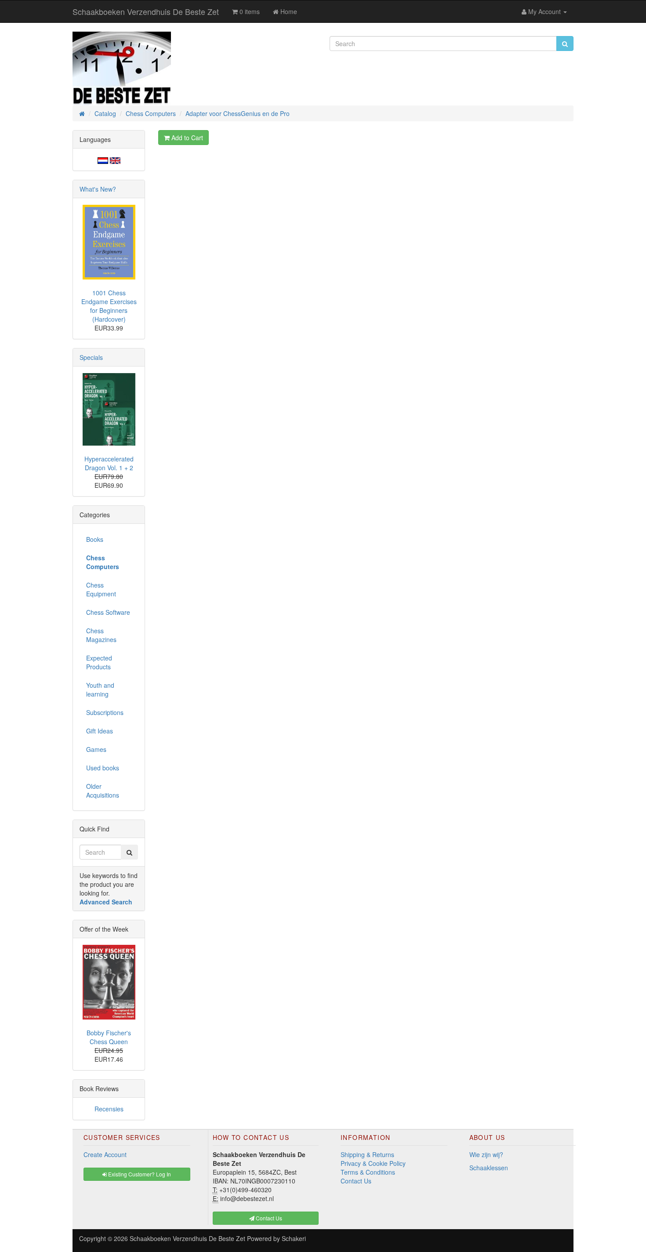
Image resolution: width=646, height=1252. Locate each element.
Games (96, 749)
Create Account (105, 1154)
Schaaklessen (488, 1167)
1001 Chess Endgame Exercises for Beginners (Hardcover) (109, 305)
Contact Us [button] (268, 1218)
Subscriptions (104, 712)
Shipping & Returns (367, 1154)
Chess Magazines (101, 635)
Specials (91, 357)
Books (94, 539)
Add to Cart (186, 137)
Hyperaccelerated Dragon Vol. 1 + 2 (109, 463)
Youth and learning (100, 689)
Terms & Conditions (368, 1172)
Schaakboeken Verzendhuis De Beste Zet (146, 11)
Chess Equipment (101, 589)
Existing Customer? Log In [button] (139, 1174)
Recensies (108, 1108)
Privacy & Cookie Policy (373, 1163)
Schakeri (294, 1238)
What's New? (98, 189)
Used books (102, 767)
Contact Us (356, 1180)
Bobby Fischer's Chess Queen (109, 1037)
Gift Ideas (99, 730)
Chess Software (108, 612)
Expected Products (99, 662)
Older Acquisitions (102, 790)
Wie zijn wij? (486, 1154)
